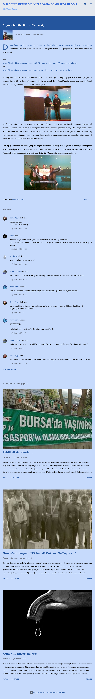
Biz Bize (15, 200)
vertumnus (14, 286)
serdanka (14, 256)
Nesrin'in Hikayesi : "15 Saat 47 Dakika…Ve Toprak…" (39, 553)
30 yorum (15, 477)
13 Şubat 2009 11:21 (18, 348)
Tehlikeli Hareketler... (18, 452)
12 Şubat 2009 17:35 (18, 228)
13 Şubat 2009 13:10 (18, 363)
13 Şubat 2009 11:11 (18, 312)
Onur (22, 200)
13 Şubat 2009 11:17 (18, 333)
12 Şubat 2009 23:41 (18, 264)
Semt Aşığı (14, 218)
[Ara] (85, 4)
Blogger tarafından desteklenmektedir (49, 692)
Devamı (89, 477)
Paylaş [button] (86, 200)
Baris (12, 236)
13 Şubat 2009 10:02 (18, 279)
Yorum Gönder (9, 369)
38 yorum (15, 679)
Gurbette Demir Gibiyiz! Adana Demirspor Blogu (40, 4)
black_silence (16, 271)
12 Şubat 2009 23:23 (18, 249)
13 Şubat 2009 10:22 (18, 294)
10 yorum (15, 578)
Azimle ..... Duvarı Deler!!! (20, 654)
